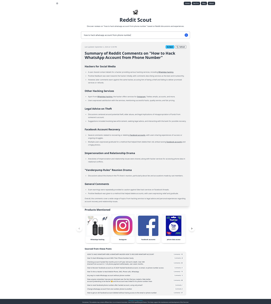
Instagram (141, 96)
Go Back (170, 47)
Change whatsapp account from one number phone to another (135, 289)
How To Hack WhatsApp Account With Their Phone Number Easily (135, 258)
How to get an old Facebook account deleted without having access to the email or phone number (135, 293)
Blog (204, 3)
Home (187, 3)
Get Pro (196, 3)
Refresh (182, 47)
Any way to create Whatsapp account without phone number (135, 275)
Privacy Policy (139, 300)
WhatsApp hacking (165, 72)
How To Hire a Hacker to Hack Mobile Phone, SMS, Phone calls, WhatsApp (135, 272)
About (211, 3)
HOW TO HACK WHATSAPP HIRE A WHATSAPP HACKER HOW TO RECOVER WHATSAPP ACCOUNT (135, 254)
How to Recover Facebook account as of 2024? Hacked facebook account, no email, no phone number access (135, 268)
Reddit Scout (135, 19)
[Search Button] (186, 35)
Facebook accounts (137, 135)
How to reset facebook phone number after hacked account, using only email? (135, 285)
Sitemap (130, 300)
